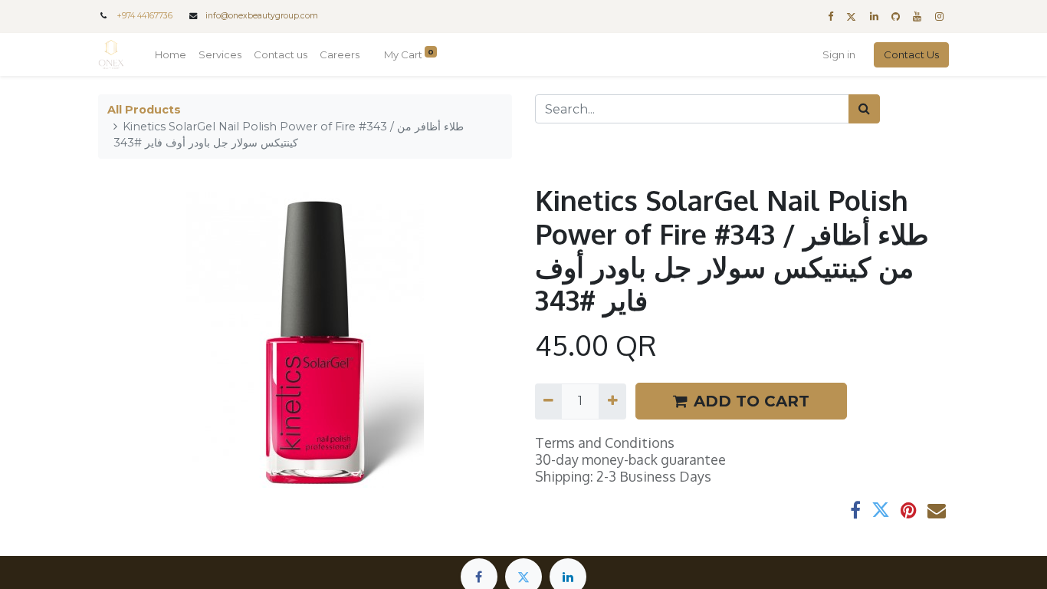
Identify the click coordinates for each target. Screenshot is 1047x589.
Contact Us (911, 54)
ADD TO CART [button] (751, 401)
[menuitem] (170, 55)
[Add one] (612, 401)
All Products (144, 110)
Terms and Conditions (604, 442)
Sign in (838, 54)
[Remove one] (548, 401)
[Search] (864, 108)
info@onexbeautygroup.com (261, 16)
